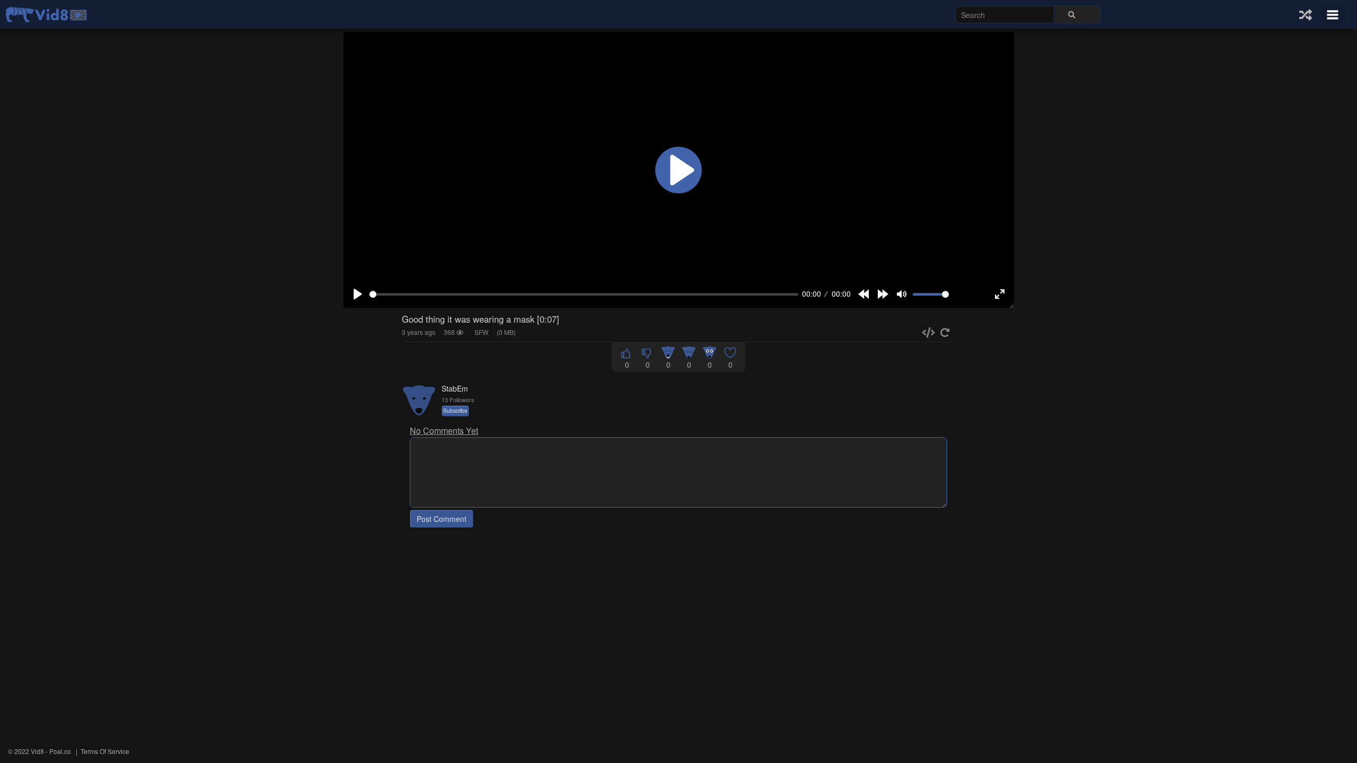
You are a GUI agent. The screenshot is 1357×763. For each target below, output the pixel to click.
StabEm (455, 388)
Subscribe (455, 410)
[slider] (583, 294)
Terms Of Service (105, 751)
